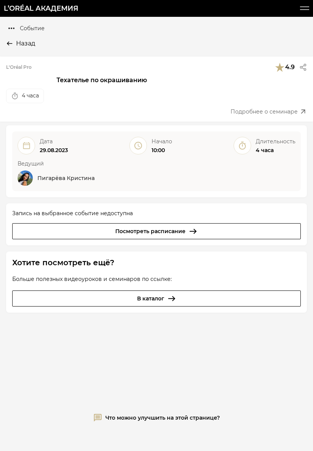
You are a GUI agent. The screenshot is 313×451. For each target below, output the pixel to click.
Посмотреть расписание (150, 231)
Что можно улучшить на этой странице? (162, 417)
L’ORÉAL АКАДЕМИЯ (41, 8)
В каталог (150, 298)
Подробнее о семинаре (264, 111)
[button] (303, 67)
